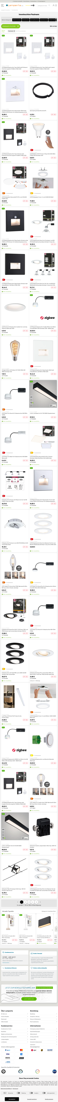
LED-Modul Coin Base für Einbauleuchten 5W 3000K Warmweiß (14, 457)
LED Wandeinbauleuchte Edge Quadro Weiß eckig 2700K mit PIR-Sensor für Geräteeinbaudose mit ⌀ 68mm (14, 111)
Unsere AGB (33, 1039)
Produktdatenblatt (37, 150)
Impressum (32, 1044)
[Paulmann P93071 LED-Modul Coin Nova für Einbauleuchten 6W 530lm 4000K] (15, 394)
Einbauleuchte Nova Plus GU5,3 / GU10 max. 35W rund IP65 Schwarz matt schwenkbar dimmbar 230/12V (15, 630)
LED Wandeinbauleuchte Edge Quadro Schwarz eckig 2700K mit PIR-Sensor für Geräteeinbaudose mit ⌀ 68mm (15, 241)
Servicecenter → (6, 962)
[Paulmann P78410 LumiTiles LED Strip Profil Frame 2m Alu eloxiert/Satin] (15, 696)
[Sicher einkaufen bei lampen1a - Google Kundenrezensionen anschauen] (37, 1071)
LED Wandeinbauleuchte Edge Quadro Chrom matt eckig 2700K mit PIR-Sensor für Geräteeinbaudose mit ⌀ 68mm (42, 500)
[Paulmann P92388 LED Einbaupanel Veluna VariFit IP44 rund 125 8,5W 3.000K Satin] (15, 178)
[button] (15, 48)
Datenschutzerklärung (6, 1088)
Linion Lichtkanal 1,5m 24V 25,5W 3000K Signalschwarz (12, 846)
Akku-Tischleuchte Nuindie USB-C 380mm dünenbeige (8, 936)
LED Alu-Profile (52, 19)
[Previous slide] (1, 929)
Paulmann (10, 31)
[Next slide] (56, 929)
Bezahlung (32, 1014)
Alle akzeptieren (12, 1099)
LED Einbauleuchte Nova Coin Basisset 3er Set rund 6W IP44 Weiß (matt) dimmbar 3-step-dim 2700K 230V (43, 543)
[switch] (5, 1093)
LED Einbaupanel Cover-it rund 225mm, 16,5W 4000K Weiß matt (43, 716)
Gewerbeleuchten (43, 19)
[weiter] (40, 902)
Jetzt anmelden (29, 999)
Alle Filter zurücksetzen (21, 31)
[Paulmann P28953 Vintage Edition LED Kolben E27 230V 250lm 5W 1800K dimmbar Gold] (15, 351)
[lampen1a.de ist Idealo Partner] (54, 1071)
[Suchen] (49, 5)
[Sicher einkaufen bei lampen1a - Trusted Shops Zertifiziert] (3, 1071)
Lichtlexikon (4, 1042)
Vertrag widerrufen (34, 1036)
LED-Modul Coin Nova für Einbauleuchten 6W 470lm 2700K (42, 630)
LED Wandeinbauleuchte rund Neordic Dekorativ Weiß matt (42, 759)
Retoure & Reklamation (35, 1019)
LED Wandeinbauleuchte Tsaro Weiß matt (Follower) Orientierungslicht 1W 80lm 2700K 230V (14, 68)
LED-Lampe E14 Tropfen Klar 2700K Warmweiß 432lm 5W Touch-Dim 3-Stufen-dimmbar (43, 803)
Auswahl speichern (32, 1099)
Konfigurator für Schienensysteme (9, 1036)
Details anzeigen (49, 1099)
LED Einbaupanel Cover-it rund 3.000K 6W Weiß (41, 197)
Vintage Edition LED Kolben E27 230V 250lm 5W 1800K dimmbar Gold (13, 370)
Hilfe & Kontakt (4, 1021)
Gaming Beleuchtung (34, 19)
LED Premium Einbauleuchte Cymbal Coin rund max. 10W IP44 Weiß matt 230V (14, 327)
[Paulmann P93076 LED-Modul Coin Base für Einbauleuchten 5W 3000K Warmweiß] (15, 437)
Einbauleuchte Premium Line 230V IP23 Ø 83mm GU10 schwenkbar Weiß (15, 543)
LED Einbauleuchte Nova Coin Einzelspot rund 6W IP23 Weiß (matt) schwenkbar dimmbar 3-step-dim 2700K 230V (42, 241)
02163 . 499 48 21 (9, 957)
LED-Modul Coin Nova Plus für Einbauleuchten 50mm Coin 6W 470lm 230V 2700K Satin (43, 587)
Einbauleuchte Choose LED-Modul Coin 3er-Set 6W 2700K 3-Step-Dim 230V (14, 500)
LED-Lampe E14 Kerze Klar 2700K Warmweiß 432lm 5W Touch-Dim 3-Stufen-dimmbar (14, 587)
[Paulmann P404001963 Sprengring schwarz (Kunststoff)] (43, 91)
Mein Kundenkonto (34, 1021)
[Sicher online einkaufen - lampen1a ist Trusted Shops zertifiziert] (30, 5)
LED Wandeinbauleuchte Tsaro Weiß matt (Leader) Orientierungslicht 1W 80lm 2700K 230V (42, 68)
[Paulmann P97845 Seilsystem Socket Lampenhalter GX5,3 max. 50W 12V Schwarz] (43, 826)
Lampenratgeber (5, 1039)
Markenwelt (3, 1019)
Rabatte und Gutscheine (6, 1034)
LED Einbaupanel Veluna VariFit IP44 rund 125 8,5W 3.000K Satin (14, 197)
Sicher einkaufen (5, 1016)
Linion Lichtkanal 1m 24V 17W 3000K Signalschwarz (42, 413)
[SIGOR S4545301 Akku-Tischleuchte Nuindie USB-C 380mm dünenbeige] (9, 922)
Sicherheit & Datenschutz (36, 1042)
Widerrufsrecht (33, 1034)
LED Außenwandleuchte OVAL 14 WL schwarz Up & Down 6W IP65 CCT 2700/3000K (44, 937)
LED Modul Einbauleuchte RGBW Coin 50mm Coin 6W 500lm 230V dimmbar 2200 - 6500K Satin (15, 759)
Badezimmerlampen (17, 19)
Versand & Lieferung (34, 1016)
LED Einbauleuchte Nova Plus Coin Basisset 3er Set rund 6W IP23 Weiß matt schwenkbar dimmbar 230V (42, 889)
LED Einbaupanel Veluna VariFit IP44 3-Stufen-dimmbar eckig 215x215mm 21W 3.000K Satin (41, 457)
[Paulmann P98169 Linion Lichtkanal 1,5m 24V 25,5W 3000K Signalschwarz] (15, 826)
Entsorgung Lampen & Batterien (37, 1029)
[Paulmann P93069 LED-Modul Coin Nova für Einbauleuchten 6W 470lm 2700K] (43, 610)
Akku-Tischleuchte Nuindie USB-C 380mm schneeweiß (26, 936)
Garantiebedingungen (35, 1031)
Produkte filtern (9, 26)
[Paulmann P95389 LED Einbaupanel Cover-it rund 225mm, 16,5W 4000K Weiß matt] (43, 696)
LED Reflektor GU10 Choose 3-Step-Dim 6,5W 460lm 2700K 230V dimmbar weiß (42, 154)
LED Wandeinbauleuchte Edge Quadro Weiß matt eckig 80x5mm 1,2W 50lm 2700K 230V (42, 370)
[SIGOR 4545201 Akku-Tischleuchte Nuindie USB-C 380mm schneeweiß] (27, 922)
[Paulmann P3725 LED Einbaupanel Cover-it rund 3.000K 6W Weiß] (43, 178)
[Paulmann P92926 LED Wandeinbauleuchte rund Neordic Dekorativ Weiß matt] (43, 740)
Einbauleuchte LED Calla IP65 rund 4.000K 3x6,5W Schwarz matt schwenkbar (14, 673)
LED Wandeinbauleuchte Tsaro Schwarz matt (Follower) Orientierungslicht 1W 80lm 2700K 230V (14, 154)
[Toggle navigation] (2, 5)
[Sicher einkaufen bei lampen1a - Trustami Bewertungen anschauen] (20, 1071)
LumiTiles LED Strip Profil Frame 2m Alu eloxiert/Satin (12, 716)
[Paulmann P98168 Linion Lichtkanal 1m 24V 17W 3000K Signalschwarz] (43, 394)
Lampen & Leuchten (5, 10)
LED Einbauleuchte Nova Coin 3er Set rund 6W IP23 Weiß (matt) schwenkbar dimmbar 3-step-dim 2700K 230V (43, 284)
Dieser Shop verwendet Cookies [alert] (29, 1078)
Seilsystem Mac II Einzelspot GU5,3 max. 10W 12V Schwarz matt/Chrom (13, 889)
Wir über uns (4, 1014)
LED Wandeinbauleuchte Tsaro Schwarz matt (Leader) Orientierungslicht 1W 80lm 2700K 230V (14, 803)
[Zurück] (17, 902)
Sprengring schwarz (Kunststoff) (38, 110)
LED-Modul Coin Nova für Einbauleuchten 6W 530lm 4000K (14, 414)
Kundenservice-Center (6, 1029)
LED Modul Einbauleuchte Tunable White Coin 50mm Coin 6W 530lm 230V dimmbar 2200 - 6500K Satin (43, 327)
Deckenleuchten (25, 19)
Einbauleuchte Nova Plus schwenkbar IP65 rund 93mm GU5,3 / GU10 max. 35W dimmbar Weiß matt (42, 673)
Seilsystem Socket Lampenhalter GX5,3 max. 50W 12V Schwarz (43, 846)
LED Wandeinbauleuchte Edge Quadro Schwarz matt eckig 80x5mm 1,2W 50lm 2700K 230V (15, 284)
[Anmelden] (53, 5)
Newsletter (3, 1031)
